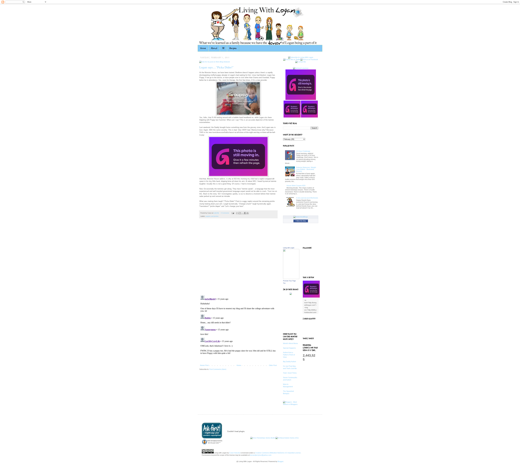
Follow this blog (301, 221)
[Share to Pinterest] (247, 213)
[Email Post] (233, 213)
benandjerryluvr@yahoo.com (260, 455)
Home (203, 48)
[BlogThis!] (239, 213)
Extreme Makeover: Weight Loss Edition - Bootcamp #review (306, 169)
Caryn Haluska (234, 453)
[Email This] (237, 213)
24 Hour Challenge (303, 151)
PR (223, 48)
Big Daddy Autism (289, 362)
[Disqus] (238, 258)
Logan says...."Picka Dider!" (216, 67)
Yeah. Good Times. (290, 373)
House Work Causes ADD (296, 186)
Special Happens (289, 348)
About (214, 48)
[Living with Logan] (291, 278)
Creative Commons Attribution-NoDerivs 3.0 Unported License (278, 453)
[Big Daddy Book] (291, 294)
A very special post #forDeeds (307, 198)
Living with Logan (288, 248)
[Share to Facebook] (245, 213)
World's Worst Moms (290, 343)
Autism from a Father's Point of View (289, 355)
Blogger (280, 461)
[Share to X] (242, 213)
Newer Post (204, 365)
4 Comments (225, 213)
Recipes (233, 48)
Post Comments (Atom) (217, 369)
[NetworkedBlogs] (300, 217)
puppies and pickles (212, 216)
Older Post (273, 365)
